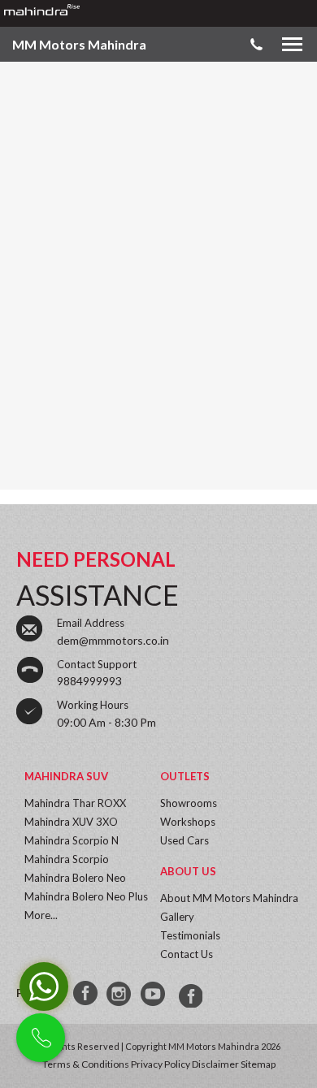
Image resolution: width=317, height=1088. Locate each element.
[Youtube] (154, 994)
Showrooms (188, 803)
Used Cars (184, 840)
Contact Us (186, 954)
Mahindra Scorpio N (71, 840)
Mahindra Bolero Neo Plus (86, 896)
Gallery (177, 916)
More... (41, 915)
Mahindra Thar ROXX (75, 803)
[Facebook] (86, 994)
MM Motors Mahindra (79, 44)
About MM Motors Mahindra (229, 898)
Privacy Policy (160, 1064)
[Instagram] (120, 994)
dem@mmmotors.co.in (113, 640)
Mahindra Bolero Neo (75, 877)
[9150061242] (188, 994)
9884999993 (89, 681)
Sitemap (258, 1064)
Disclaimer (215, 1064)
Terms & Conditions (85, 1064)
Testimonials (190, 935)
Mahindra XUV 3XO (71, 821)
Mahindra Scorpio (66, 859)
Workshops (187, 821)
